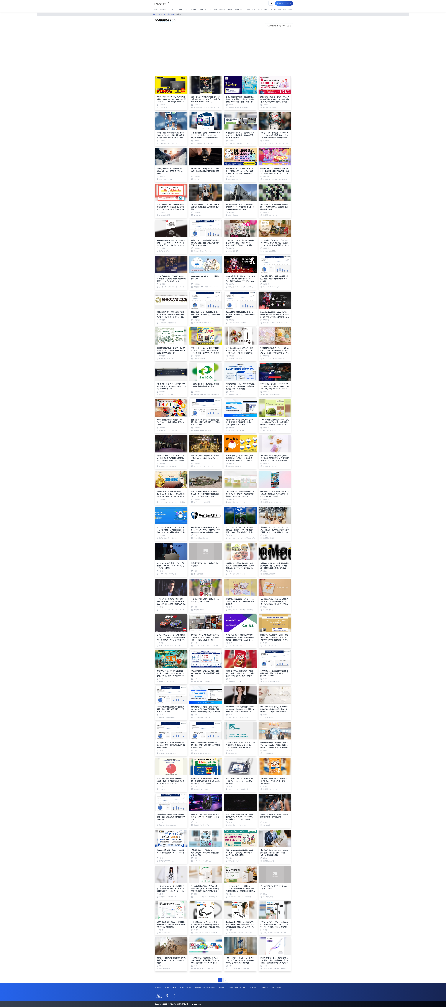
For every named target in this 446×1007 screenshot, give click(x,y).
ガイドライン (253, 987)
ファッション (250, 9)
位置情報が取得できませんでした (279, 26)
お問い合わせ (276, 987)
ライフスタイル (270, 9)
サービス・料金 (170, 987)
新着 (155, 9)
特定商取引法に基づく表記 (205, 987)
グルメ (229, 9)
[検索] (270, 3)
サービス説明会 (185, 987)
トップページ (160, 14)
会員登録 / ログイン (284, 3)
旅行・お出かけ (219, 9)
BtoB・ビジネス (205, 9)
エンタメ (171, 9)
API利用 (265, 987)
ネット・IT (239, 9)
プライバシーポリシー (237, 987)
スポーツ (180, 9)
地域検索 (162, 9)
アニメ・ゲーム (191, 9)
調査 (290, 9)
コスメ (259, 9)
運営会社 (158, 987)
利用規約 (221, 987)
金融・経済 (282, 9)
